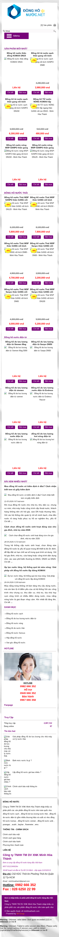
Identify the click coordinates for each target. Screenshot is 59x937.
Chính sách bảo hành (12, 841)
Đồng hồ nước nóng (14, 623)
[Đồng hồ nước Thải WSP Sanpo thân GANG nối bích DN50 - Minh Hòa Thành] (42, 259)
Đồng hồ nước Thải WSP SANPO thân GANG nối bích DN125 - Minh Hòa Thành (16, 199)
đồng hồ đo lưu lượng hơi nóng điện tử (42, 435)
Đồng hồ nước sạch (14, 614)
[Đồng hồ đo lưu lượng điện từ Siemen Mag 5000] (16, 357)
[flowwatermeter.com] (29, 12)
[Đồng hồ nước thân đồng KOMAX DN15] (16, 69)
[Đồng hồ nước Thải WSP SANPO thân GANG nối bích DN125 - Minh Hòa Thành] (16, 213)
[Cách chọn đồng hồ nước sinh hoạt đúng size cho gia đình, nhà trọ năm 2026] (30, 537)
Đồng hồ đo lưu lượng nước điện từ (16, 435)
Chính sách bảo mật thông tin (25, 786)
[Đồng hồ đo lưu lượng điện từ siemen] (16, 403)
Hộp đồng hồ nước (13, 638)
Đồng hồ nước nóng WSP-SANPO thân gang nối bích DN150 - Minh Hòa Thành (16, 146)
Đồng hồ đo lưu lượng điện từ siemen (16, 389)
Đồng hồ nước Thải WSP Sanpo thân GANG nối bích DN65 (16, 291)
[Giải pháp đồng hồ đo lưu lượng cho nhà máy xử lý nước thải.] (7, 746)
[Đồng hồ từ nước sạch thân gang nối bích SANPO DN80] (42, 69)
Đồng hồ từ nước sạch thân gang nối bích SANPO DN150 (16, 100)
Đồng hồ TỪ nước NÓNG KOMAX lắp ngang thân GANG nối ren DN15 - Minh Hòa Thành (42, 100)
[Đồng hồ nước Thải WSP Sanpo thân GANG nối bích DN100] (42, 305)
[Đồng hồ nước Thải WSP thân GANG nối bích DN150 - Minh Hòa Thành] (42, 213)
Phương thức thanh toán (13, 845)
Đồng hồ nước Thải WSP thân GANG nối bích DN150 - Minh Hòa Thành (42, 199)
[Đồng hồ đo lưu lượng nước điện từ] (16, 449)
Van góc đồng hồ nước (15, 643)
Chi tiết (10, 92)
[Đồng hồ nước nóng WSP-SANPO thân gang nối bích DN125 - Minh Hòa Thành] (42, 161)
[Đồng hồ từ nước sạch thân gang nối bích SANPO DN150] (16, 115)
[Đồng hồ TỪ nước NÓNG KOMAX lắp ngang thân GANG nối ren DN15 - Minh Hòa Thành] (42, 115)
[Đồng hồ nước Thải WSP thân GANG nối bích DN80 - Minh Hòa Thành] (16, 259)
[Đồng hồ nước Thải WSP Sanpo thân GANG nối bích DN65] (16, 305)
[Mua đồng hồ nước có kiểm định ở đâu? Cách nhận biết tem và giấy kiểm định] (30, 496)
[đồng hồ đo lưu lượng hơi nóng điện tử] (42, 449)
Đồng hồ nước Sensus (15, 633)
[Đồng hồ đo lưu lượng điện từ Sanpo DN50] (42, 357)
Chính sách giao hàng (12, 838)
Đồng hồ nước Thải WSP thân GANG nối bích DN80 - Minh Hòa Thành (16, 245)
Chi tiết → (8, 521)
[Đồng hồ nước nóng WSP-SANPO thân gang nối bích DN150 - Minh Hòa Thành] (16, 161)
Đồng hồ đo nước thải (14, 628)
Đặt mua (22, 92)
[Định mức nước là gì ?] (7, 764)
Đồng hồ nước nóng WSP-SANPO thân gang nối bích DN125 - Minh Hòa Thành (42, 146)
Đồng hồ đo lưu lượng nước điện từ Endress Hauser (42, 389)
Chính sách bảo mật (11, 834)
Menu (16, 35)
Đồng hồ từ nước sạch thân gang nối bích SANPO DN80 (42, 54)
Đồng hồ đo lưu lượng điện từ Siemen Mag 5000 (16, 343)
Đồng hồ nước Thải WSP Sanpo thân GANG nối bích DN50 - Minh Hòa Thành (42, 245)
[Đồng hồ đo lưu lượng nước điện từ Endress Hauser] (42, 403)
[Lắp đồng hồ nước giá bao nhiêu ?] (7, 777)
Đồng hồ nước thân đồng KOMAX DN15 (16, 54)
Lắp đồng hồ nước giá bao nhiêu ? (27, 772)
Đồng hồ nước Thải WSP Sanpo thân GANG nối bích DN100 (42, 291)
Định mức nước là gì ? (22, 760)
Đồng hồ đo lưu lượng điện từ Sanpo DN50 (42, 343)
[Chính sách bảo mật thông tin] (7, 790)
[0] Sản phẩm (46, 25)
